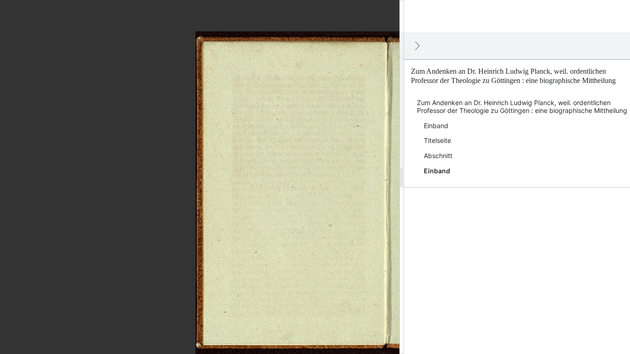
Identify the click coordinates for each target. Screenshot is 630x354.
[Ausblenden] (417, 45)
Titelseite (437, 140)
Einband (436, 126)
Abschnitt (438, 155)
